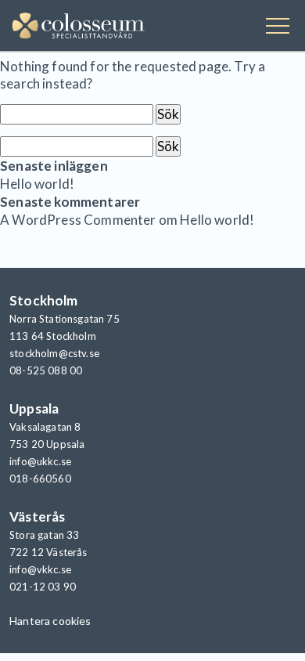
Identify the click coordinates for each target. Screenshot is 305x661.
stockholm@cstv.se (54, 353)
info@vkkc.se (40, 569)
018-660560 (40, 478)
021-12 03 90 (42, 586)
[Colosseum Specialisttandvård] (78, 27)
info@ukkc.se (40, 461)
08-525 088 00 (45, 370)
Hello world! (37, 183)
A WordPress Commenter (78, 219)
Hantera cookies (50, 620)
